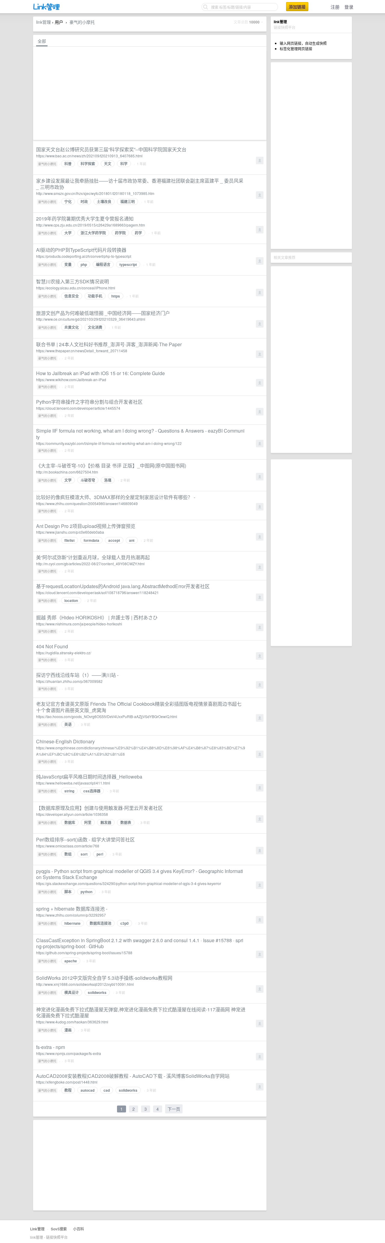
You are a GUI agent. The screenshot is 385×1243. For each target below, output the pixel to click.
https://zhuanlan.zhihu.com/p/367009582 (69, 681)
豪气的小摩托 (82, 22)
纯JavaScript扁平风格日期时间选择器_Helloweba (89, 776)
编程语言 (103, 264)
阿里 (87, 822)
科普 (68, 163)
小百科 (78, 1229)
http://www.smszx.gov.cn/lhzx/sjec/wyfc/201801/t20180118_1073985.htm (95, 193)
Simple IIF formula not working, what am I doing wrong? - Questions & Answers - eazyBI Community (140, 433)
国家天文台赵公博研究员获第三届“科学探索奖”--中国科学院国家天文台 (111, 149)
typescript (128, 264)
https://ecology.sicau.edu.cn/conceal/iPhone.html (75, 287)
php (84, 264)
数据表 (125, 822)
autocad (87, 1090)
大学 (68, 233)
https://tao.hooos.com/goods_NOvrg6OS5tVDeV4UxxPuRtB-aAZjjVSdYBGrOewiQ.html (106, 716)
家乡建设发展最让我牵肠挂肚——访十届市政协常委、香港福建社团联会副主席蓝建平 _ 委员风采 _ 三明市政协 (139, 183)
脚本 (68, 891)
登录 (348, 7)
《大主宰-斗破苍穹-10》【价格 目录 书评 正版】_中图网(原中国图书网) (111, 465)
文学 (68, 480)
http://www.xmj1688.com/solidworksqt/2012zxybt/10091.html (85, 984)
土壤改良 (104, 201)
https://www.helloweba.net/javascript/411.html (73, 782)
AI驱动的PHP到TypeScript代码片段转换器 (81, 249)
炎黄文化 (71, 327)
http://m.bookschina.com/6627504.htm (67, 471)
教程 (68, 1090)
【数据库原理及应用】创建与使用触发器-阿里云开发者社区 (99, 807)
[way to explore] (46, 9)
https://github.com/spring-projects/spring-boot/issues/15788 (84, 952)
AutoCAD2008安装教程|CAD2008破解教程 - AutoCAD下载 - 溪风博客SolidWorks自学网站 (132, 1075)
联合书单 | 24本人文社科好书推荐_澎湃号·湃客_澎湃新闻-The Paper (109, 344)
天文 (107, 163)
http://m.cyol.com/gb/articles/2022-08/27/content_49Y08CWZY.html (90, 563)
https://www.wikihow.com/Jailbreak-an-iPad (71, 379)
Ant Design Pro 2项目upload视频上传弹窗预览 (85, 526)
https (115, 296)
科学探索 (88, 163)
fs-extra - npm (50, 1047)
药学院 (120, 233)
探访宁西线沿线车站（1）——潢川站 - (77, 674)
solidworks (97, 992)
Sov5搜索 (59, 1229)
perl (100, 854)
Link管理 (37, 1229)
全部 (42, 41)
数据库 (69, 822)
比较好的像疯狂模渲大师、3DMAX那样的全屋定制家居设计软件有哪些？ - (115, 497)
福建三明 (127, 201)
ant (131, 540)
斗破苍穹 (88, 480)
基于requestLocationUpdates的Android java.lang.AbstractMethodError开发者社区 (123, 586)
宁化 (68, 201)
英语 (68, 724)
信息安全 (71, 296)
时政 (84, 201)
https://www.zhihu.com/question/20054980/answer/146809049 (87, 503)
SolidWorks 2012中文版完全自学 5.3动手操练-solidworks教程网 (104, 977)
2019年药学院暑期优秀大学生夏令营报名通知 (85, 218)
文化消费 (95, 327)
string (69, 791)
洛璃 (107, 480)
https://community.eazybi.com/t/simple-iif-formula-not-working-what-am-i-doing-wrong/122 (109, 443)
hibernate (72, 923)
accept (114, 540)
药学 (138, 233)
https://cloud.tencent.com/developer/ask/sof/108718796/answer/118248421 (97, 592)
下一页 (174, 1109)
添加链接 (297, 7)
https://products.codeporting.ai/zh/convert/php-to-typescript (83, 256)
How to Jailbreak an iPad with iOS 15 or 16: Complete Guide (100, 373)
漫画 (68, 1030)
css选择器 (91, 791)
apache (70, 961)
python (86, 891)
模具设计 (71, 992)
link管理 (43, 22)
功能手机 (95, 296)
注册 (335, 7)
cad (106, 1090)
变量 (68, 264)
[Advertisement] (311, 155)
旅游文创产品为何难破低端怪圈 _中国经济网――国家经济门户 (103, 313)
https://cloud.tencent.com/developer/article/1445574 (78, 408)
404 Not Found (52, 646)
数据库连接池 (100, 923)
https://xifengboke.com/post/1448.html (66, 1081)
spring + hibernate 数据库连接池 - (71, 908)
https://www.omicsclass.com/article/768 (67, 845)
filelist (69, 540)
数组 (68, 854)
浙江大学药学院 (93, 233)
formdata (91, 540)
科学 (124, 163)
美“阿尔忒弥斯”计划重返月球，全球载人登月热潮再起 (93, 557)
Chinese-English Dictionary (65, 741)
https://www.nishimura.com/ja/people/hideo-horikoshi (79, 623)
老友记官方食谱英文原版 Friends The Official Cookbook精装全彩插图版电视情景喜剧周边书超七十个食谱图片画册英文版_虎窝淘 (139, 707)
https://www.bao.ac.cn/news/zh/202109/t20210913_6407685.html (89, 155)
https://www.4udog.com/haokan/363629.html (72, 1021)
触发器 (105, 822)
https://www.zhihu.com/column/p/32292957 (71, 915)
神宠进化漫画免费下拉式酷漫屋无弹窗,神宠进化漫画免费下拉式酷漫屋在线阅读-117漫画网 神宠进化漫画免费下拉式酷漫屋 (140, 1012)
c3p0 (124, 923)
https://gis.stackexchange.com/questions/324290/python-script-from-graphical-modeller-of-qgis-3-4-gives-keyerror (128, 883)
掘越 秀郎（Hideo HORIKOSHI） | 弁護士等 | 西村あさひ (97, 617)
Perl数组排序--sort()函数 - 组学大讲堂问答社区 (85, 839)
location (71, 600)
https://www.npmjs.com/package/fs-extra (68, 1053)
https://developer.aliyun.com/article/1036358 (72, 814)
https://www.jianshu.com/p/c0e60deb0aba (70, 532)
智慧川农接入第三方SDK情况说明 (72, 281)
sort (84, 854)
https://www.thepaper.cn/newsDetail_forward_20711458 (81, 350)
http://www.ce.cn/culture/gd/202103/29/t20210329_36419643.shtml (90, 319)
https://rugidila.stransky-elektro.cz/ (63, 652)
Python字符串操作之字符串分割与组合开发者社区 (89, 401)
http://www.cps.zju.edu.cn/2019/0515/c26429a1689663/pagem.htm (90, 224)
